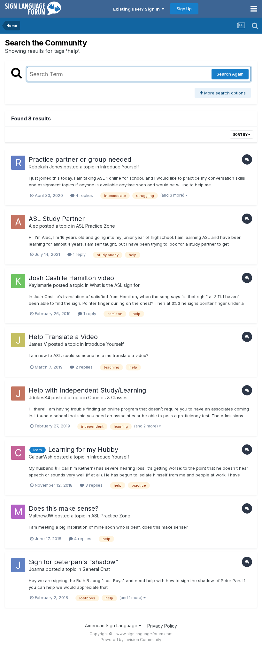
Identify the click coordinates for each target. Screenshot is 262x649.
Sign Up (184, 8)
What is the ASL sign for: (115, 285)
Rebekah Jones (45, 166)
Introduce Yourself (119, 166)
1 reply (79, 254)
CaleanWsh (40, 456)
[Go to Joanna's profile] (18, 565)
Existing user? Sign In (137, 9)
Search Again (230, 74)
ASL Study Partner (57, 219)
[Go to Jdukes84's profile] (18, 393)
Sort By (240, 134)
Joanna (36, 569)
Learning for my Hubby (83, 449)
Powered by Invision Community (131, 639)
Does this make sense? (63, 508)
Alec (33, 226)
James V (38, 344)
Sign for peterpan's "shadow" (73, 562)
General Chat (96, 569)
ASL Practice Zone (95, 226)
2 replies (83, 366)
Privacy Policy (162, 626)
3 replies (93, 485)
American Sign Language (112, 625)
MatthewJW (41, 515)
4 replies (83, 195)
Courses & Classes (107, 397)
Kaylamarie (40, 285)
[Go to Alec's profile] (18, 222)
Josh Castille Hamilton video (71, 278)
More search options (224, 92)
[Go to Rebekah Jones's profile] (18, 163)
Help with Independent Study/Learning (87, 390)
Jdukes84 (39, 397)
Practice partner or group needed (80, 159)
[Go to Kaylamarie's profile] (18, 281)
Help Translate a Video (63, 337)
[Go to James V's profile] (18, 340)
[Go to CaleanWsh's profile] (18, 453)
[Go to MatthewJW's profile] (18, 512)
